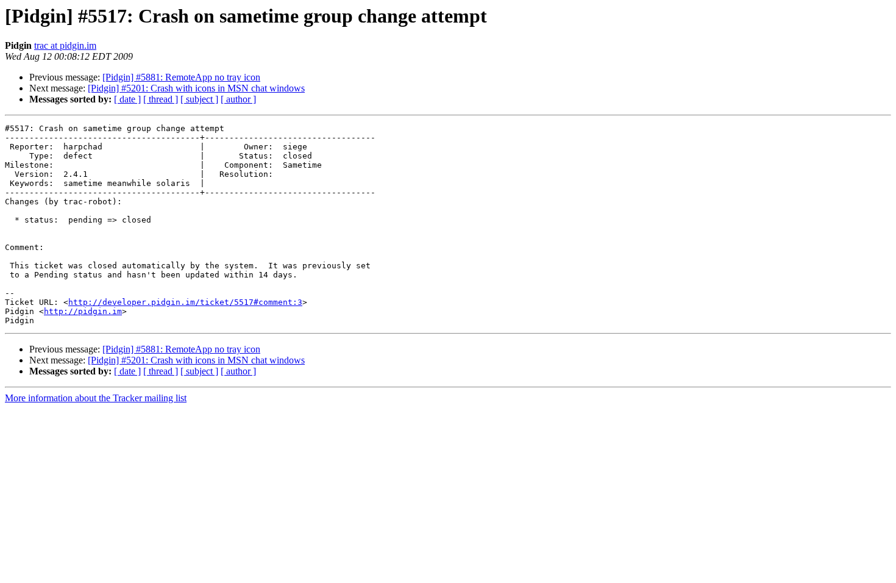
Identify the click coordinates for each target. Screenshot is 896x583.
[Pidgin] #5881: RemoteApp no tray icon (181, 77)
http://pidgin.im (83, 311)
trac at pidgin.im (65, 45)
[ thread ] (160, 99)
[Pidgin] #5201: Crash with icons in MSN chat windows (196, 88)
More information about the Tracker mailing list (96, 398)
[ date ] (127, 99)
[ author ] (238, 99)
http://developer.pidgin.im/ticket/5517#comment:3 (185, 302)
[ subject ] (199, 99)
